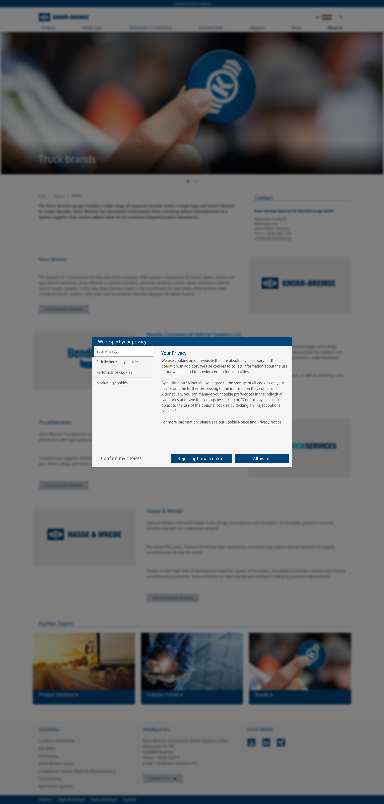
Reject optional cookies (201, 458)
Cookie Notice (237, 422)
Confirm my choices (121, 458)
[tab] (122, 351)
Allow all (262, 458)
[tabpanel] (224, 388)
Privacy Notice (269, 422)
